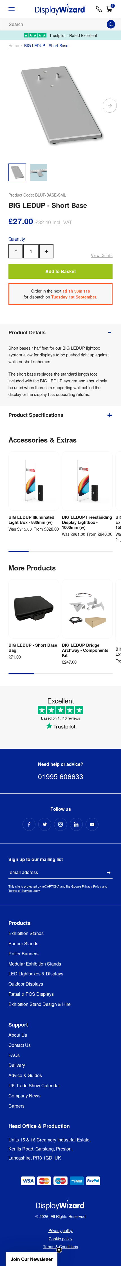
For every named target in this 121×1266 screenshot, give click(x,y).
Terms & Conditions (60, 1246)
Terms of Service (20, 890)
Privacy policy (60, 1230)
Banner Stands (23, 944)
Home (13, 45)
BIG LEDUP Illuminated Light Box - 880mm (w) (31, 520)
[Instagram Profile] (60, 824)
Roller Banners (23, 954)
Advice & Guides (25, 1075)
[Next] (110, 106)
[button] (31, 1259)
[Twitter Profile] (44, 824)
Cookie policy (60, 1238)
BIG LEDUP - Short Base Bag (32, 647)
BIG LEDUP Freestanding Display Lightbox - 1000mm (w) (87, 522)
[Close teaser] (59, 1250)
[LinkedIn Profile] (76, 824)
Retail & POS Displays (31, 994)
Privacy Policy (91, 886)
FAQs (14, 1055)
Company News (24, 1096)
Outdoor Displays (25, 984)
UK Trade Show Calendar (34, 1086)
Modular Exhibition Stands (34, 964)
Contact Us (19, 1045)
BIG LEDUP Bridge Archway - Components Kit (85, 650)
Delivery (16, 1065)
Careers (16, 1106)
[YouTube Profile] (92, 824)
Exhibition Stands (26, 933)
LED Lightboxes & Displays (35, 974)
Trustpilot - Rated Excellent (73, 35)
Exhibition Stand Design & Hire (39, 1004)
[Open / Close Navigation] (16, 9)
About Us (17, 1035)
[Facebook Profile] (29, 824)
